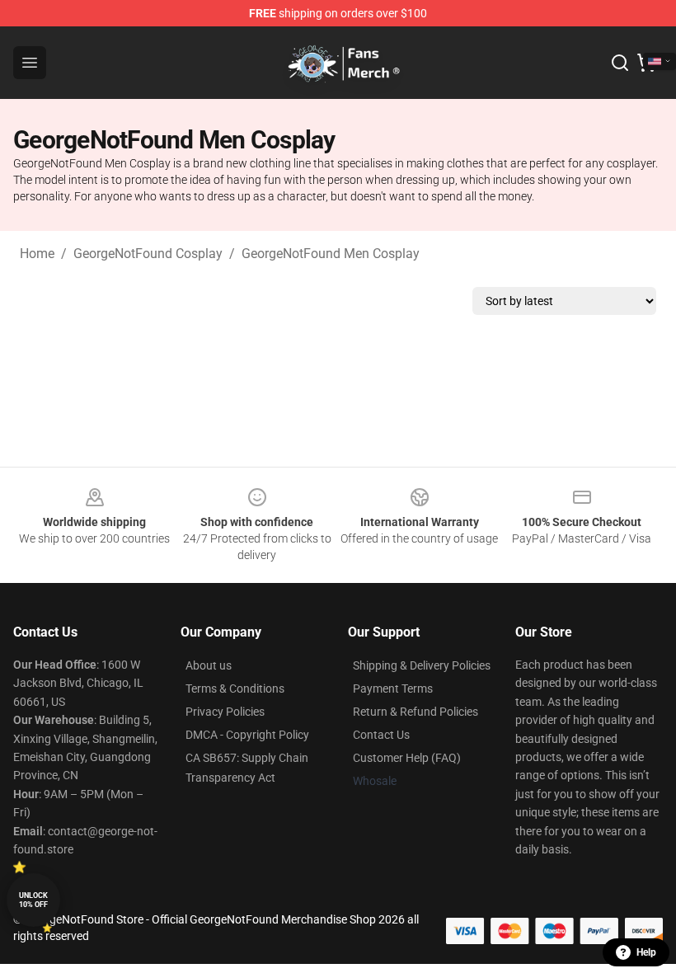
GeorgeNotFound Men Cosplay (331, 253)
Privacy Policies (225, 711)
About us (208, 665)
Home (37, 253)
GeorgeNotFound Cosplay (148, 253)
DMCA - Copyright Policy (247, 734)
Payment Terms (393, 688)
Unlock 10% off (33, 900)
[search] (620, 63)
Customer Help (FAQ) (407, 757)
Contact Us (381, 734)
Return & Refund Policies (415, 711)
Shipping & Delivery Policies (422, 665)
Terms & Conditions (234, 688)
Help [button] (646, 952)
